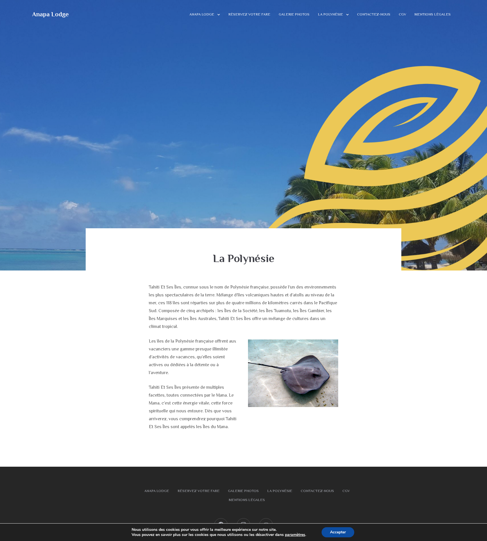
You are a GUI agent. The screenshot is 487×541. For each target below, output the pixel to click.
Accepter (338, 532)
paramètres (295, 534)
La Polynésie (330, 14)
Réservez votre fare (249, 14)
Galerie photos (294, 14)
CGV (402, 14)
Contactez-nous (373, 14)
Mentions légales (433, 14)
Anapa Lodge (50, 14)
